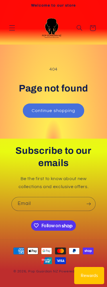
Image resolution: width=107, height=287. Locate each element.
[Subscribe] (88, 204)
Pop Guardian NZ (43, 271)
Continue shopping (53, 110)
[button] (12, 28)
